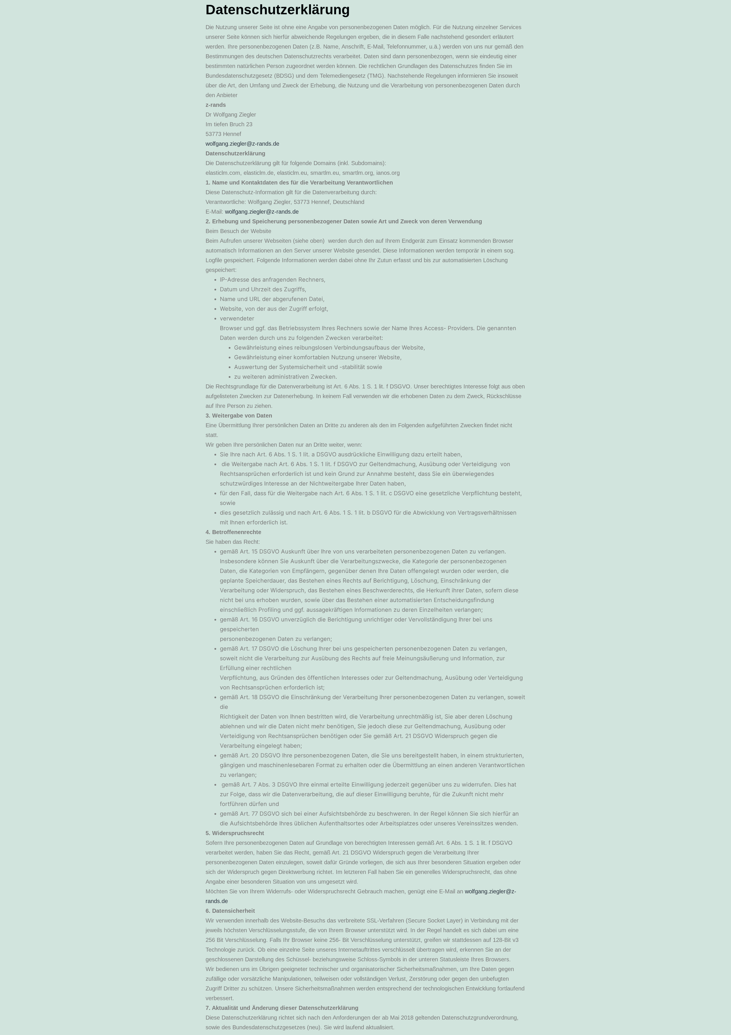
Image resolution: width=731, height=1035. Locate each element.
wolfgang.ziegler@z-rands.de (242, 144)
